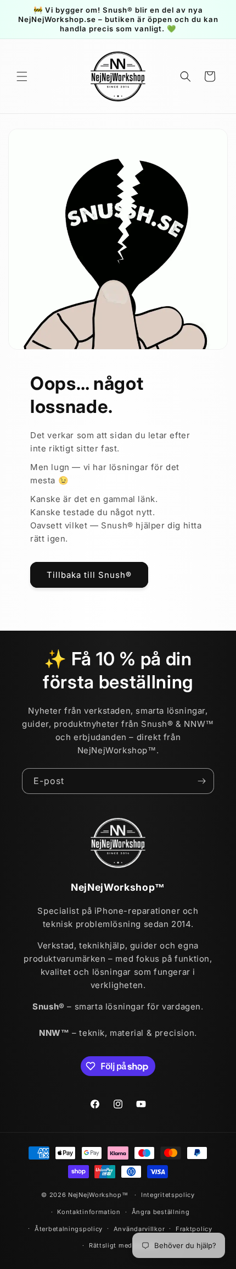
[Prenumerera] (201, 781)
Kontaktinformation (89, 1212)
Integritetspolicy (168, 1195)
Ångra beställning (161, 1212)
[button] (22, 76)
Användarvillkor (139, 1229)
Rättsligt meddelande (123, 1245)
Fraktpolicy (194, 1229)
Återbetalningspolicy (69, 1229)
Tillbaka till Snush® (89, 575)
